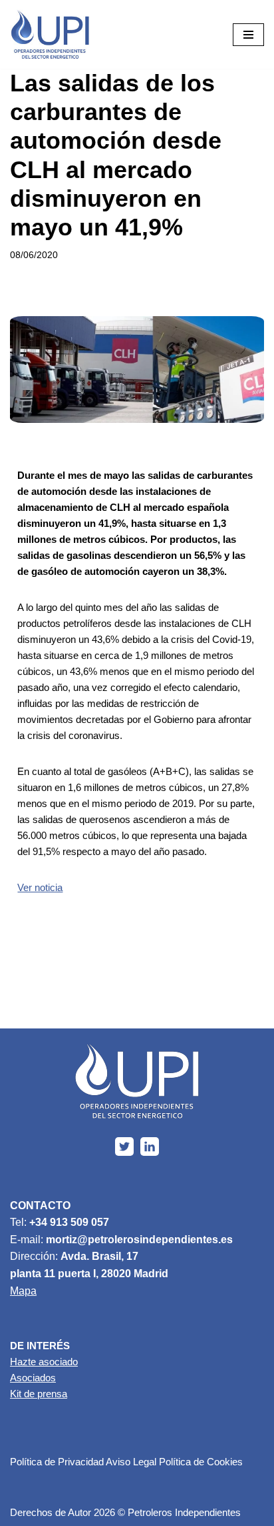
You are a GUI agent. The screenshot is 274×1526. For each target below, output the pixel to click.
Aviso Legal (131, 1461)
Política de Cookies (201, 1461)
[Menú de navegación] (248, 34)
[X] (124, 1146)
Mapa (23, 1291)
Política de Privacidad (57, 1461)
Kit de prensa (38, 1393)
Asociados (33, 1377)
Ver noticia (40, 887)
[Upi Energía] (50, 34)
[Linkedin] (149, 1146)
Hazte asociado (44, 1361)
